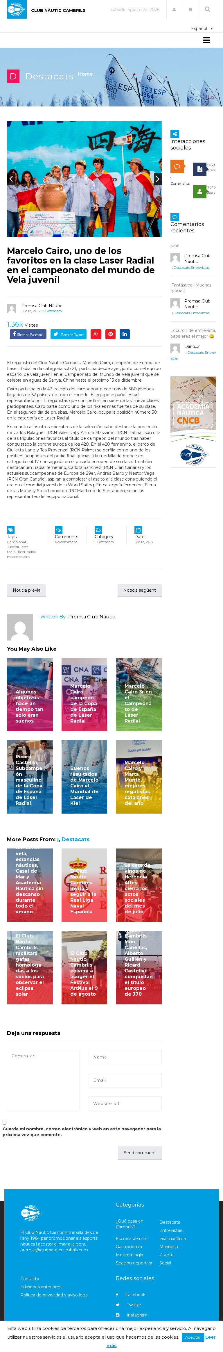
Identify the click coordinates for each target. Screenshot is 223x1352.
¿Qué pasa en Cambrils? (129, 1224)
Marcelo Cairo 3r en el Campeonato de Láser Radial (138, 703)
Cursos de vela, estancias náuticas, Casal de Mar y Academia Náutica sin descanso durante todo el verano (29, 880)
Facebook (135, 1294)
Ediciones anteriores (40, 1286)
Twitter (134, 1304)
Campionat (16, 542)
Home (85, 74)
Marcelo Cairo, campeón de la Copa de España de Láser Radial (83, 703)
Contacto (29, 1278)
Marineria (168, 1246)
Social (165, 1263)
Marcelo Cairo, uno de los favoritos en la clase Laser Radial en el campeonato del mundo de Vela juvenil (81, 265)
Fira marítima (172, 1238)
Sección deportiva (134, 1263)
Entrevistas (200, 267)
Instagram (137, 1315)
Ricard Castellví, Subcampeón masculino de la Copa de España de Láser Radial (29, 780)
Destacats (49, 76)
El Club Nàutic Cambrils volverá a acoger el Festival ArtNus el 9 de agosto (84, 974)
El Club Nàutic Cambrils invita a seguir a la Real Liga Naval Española (83, 891)
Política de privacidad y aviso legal (54, 1295)
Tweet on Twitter (72, 335)
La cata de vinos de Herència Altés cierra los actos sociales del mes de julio (138, 888)
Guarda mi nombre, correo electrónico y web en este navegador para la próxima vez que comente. (82, 1131)
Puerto (166, 1254)
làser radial (27, 551)
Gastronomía (129, 1246)
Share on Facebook (30, 335)
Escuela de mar (131, 1238)
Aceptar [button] (193, 1337)
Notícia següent (139, 590)
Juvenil (13, 547)
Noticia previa (26, 590)
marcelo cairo (18, 556)
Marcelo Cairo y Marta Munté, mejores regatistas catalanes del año (137, 783)
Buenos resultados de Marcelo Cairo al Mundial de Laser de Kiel (84, 786)
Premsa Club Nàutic (41, 305)
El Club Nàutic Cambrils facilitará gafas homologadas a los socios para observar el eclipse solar (30, 965)
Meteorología (129, 1254)
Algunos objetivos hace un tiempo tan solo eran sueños (29, 706)
